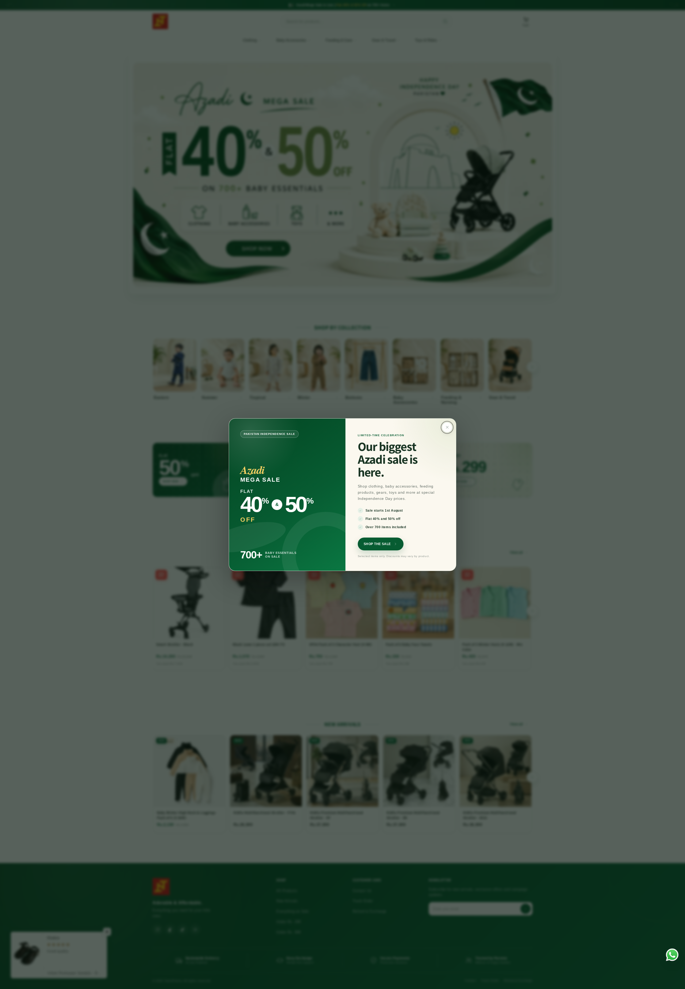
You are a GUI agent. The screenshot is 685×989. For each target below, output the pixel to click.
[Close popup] (447, 427)
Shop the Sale (377, 544)
